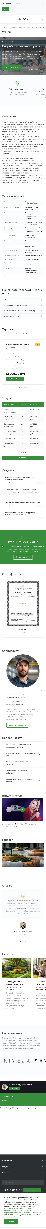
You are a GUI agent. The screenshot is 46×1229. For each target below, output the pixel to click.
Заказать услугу (12, 67)
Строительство (9, 439)
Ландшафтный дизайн (9, 418)
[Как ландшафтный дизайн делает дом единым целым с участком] (16, 968)
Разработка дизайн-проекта (10, 411)
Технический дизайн (9, 445)
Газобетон (26, 334)
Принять (11, 1222)
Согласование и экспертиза (10, 425)
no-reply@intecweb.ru (17, 705)
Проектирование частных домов (10, 432)
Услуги (5, 1167)
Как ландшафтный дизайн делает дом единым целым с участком (14, 986)
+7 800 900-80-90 (16, 701)
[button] (19, 387)
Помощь (5, 1173)
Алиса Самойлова (23, 931)
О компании (7, 1161)
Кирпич (18, 334)
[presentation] (43, 608)
